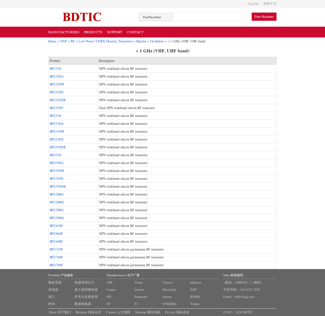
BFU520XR (58, 100)
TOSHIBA (169, 303)
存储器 (53, 289)
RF (73, 41)
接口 (51, 296)
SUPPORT (114, 32)
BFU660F (56, 233)
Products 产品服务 (60, 275)
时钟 (51, 303)
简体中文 (270, 3)
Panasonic (141, 296)
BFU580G (57, 194)
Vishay (194, 303)
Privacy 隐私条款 (177, 312)
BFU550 (55, 155)
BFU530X (57, 139)
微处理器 (55, 282)
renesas (167, 296)
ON (109, 296)
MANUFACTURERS (63, 32)
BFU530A (57, 123)
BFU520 (55, 68)
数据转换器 (82, 303)
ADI (110, 282)
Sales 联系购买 (233, 275)
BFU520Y (57, 107)
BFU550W (57, 170)
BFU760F (56, 257)
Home (52, 41)
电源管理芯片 (84, 282)
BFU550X (57, 178)
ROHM (195, 296)
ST (109, 303)
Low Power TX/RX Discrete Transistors (106, 41)
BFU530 (55, 115)
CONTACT (135, 32)
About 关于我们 (59, 312)
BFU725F (56, 249)
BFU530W (57, 131)
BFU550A (57, 163)
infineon (195, 282)
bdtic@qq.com (244, 296)
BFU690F (56, 241)
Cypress (167, 282)
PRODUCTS (93, 32)
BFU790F (56, 265)
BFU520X (57, 92)
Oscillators (157, 41)
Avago (138, 282)
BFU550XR (58, 186)
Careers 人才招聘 (118, 312)
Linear (111, 289)
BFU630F (56, 225)
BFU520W (57, 84)
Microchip (169, 289)
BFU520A (57, 76)
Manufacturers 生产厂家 (123, 275)
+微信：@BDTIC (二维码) (242, 282)
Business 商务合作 (88, 312)
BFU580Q (57, 202)
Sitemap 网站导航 (147, 312)
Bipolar (141, 41)
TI (136, 303)
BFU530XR (58, 147)
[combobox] (156, 17)
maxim (139, 289)
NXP (63, 41)
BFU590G (57, 210)
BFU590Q (57, 218)
